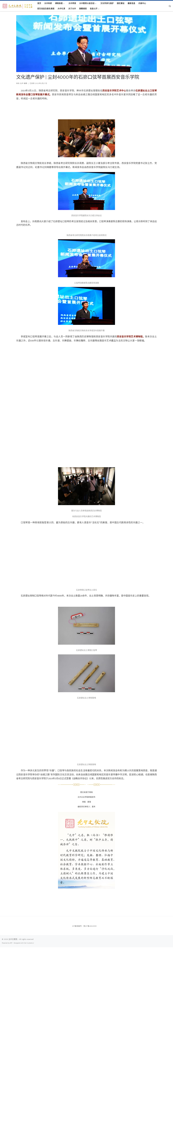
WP (11, 943)
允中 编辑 (23, 83)
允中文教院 (12, 939)
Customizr (30, 943)
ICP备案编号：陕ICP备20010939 (84, 926)
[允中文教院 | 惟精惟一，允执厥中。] (18, 5)
